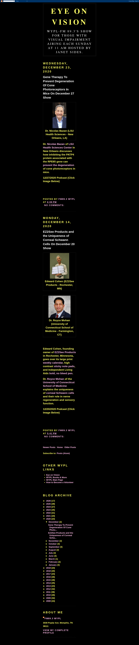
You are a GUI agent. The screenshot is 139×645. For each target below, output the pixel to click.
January (53, 565)
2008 (48, 601)
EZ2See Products (65, 352)
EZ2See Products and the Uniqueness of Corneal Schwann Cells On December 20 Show (59, 240)
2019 (48, 568)
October (53, 544)
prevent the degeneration (58, 165)
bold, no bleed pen (60, 373)
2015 (48, 580)
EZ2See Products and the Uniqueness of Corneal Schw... (60, 535)
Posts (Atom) (63, 453)
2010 (48, 595)
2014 (48, 583)
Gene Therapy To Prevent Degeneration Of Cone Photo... (60, 527)
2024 (48, 507)
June (51, 556)
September (54, 547)
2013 (48, 586)
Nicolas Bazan (56, 144)
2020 (48, 519)
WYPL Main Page (54, 480)
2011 (48, 592)
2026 (48, 501)
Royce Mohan (55, 378)
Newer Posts (49, 447)
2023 (48, 510)
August (52, 550)
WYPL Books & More (56, 477)
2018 (48, 571)
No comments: (54, 205)
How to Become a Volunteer (59, 482)
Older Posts (70, 447)
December (54, 522)
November (54, 541)
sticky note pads (64, 366)
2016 (48, 577)
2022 (48, 513)
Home (60, 447)
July (51, 553)
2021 (48, 516)
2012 (48, 589)
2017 (48, 574)
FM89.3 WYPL (53, 618)
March (52, 559)
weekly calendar (53, 362)
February (53, 562)
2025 (48, 504)
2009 (48, 598)
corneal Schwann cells (60, 393)
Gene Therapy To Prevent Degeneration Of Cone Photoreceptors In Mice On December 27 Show (58, 87)
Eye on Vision (69, 16)
